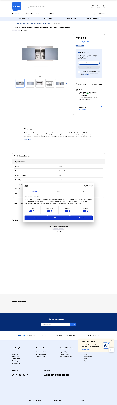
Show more (27, 139)
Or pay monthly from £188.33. (83, 42)
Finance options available (94, 18)
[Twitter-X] (24, 375)
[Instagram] (16, 375)
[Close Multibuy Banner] (112, 340)
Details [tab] (58, 191)
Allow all (81, 217)
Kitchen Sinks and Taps (33, 13)
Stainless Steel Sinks (44, 23)
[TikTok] (13, 375)
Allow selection (58, 217)
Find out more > (86, 349)
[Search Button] (86, 6)
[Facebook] (20, 375)
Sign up (89, 67)
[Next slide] (66, 53)
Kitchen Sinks (34, 23)
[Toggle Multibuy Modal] (111, 350)
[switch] (49, 211)
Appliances (15, 13)
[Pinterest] (27, 375)
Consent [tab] (34, 191)
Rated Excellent (71, 18)
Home (13, 23)
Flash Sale (51, 13)
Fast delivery (24, 18)
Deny (35, 217)
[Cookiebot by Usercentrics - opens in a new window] (86, 186)
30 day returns (48, 18)
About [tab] (82, 191)
